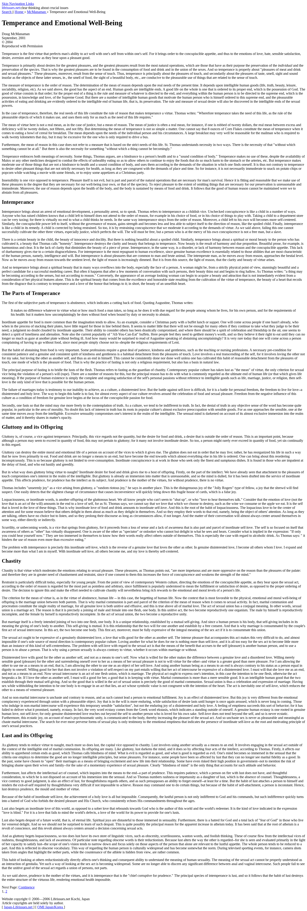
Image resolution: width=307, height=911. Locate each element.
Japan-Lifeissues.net (18, 907)
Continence (26, 887)
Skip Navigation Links (18, 4)
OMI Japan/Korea (50, 907)
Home (19, 12)
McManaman (37, 12)
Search (7, 12)
